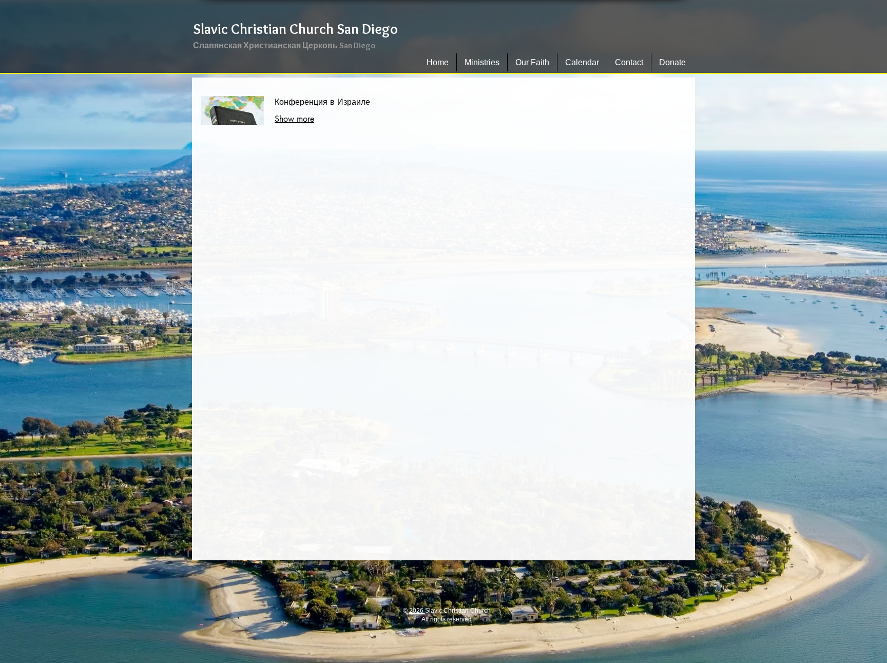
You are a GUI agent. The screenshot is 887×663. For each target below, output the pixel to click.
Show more (294, 118)
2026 (417, 610)
